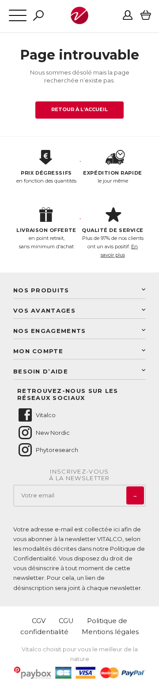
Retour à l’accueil (79, 109)
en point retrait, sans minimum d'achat (46, 238)
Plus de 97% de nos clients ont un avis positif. (113, 242)
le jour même (112, 177)
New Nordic (53, 432)
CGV (38, 620)
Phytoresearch (57, 449)
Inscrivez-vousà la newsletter (79, 475)
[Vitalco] (79, 19)
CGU (66, 620)
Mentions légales (110, 632)
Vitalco (46, 414)
